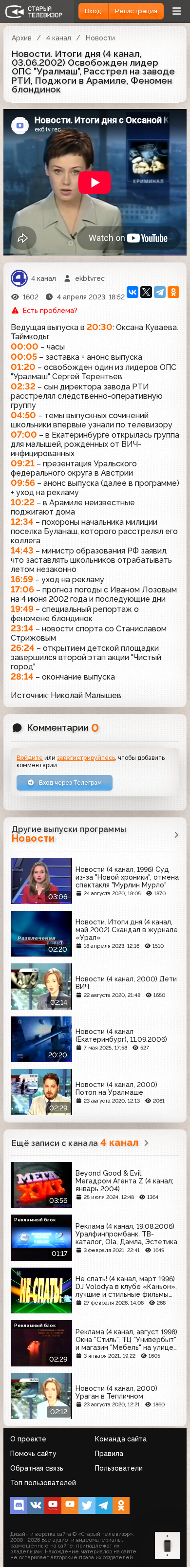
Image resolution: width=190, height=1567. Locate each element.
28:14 (22, 676)
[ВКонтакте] (132, 292)
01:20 (23, 367)
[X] (146, 292)
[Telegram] (160, 292)
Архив (22, 38)
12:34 (22, 521)
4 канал (58, 38)
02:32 (23, 386)
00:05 (24, 356)
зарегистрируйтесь (86, 757)
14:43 (22, 550)
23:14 (22, 628)
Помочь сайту (33, 1453)
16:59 (22, 579)
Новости (100, 38)
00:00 (24, 346)
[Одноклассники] (173, 292)
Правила (109, 1453)
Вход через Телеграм (70, 782)
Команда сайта (121, 1439)
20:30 (100, 327)
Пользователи (119, 1468)
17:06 (22, 589)
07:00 (24, 434)
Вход (93, 11)
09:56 (23, 483)
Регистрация (136, 11)
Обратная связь (36, 1468)
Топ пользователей (43, 1483)
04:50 (23, 415)
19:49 (22, 609)
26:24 (23, 648)
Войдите (30, 757)
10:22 (23, 502)
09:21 (23, 463)
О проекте (28, 1439)
